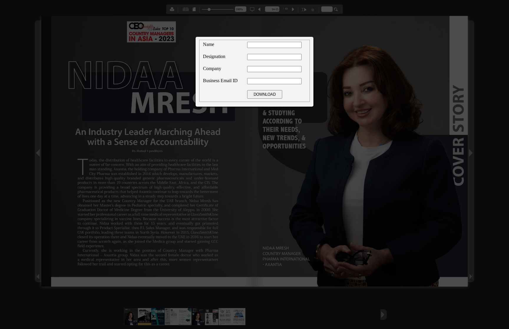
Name (208, 44)
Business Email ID (220, 80)
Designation (214, 56)
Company (212, 68)
